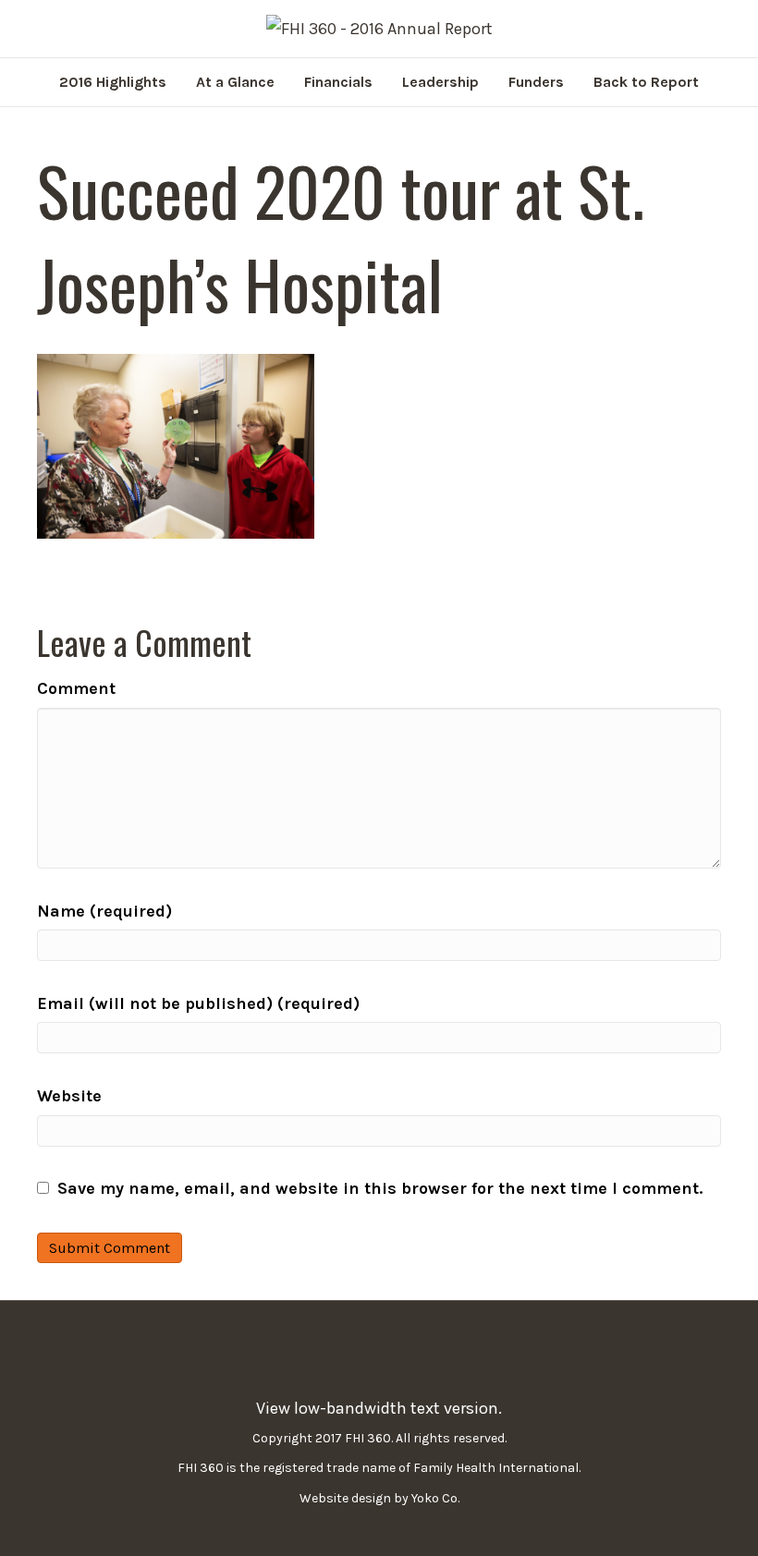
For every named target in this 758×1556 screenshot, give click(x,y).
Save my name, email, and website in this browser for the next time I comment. (380, 1188)
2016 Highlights (112, 82)
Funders (536, 82)
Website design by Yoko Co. (379, 1498)
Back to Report (646, 82)
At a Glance (235, 82)
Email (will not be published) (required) (198, 1003)
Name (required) (104, 911)
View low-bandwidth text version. (379, 1408)
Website (69, 1096)
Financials (338, 82)
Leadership (440, 82)
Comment (76, 688)
